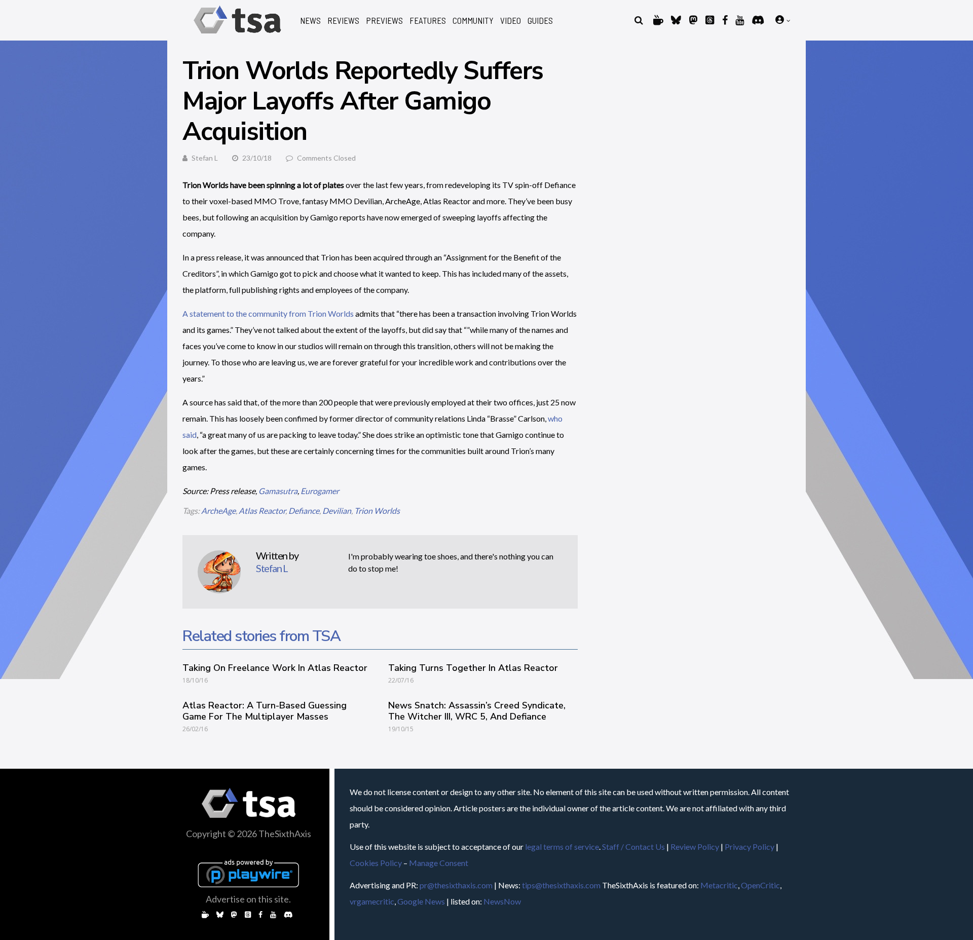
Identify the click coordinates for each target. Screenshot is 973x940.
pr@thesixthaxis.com (456, 885)
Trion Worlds (377, 510)
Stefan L (205, 158)
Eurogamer (320, 491)
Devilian (336, 510)
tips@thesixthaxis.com (561, 885)
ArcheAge (218, 510)
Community (473, 20)
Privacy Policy (749, 846)
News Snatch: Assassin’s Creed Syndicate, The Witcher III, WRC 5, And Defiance (477, 711)
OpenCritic (760, 885)
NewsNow (502, 901)
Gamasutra (277, 491)
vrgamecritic (372, 901)
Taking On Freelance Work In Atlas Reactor (274, 668)
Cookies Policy (376, 863)
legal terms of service (562, 846)
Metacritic (719, 885)
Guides (540, 20)
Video (510, 20)
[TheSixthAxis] (237, 35)
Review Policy (694, 846)
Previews (384, 20)
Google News (421, 901)
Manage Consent (438, 863)
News (310, 20)
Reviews (343, 20)
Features (427, 20)
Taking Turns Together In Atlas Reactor (473, 668)
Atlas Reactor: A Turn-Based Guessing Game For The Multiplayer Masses (264, 711)
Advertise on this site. (248, 899)
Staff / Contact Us (633, 846)
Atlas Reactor (262, 510)
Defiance (303, 510)
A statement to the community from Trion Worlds (268, 313)
